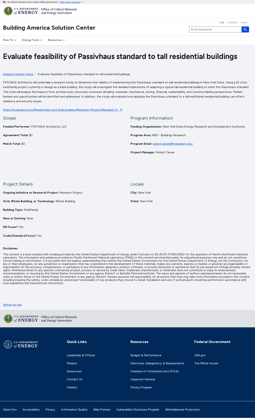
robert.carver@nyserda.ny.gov (173, 143)
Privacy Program (141, 387)
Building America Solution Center (49, 27)
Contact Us (75, 379)
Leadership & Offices (81, 355)
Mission (72, 363)
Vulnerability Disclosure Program (137, 409)
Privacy (50, 409)
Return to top (12, 304)
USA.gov (200, 355)
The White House (206, 363)
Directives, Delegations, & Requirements (157, 363)
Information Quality (74, 409)
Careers (72, 387)
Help (221, 22)
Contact (233, 22)
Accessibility (31, 409)
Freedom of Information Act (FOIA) (154, 371)
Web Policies (101, 409)
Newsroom (74, 371)
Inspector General (142, 379)
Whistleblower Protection (182, 409)
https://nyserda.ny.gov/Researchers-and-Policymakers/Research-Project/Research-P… (61, 110)
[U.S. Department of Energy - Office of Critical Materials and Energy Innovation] (127, 11)
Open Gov (10, 409)
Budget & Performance (145, 355)
